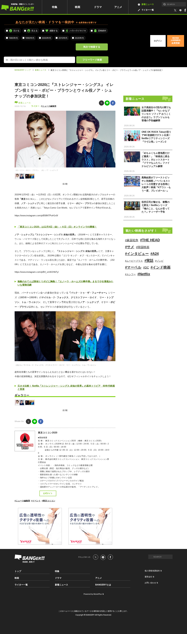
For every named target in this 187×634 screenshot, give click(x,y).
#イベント (36, 501)
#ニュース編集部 (48, 106)
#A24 (154, 254)
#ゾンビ (159, 261)
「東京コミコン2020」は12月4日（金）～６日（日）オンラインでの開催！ (57, 227)
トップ (18, 571)
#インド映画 (160, 267)
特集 (54, 7)
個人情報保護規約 (152, 571)
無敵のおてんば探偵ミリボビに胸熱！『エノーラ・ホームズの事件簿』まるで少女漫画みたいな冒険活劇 (65, 283)
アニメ (118, 7)
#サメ (129, 247)
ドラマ (98, 7)
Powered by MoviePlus (93, 594)
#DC (146, 267)
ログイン (158, 41)
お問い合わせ (150, 583)
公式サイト (48, 493)
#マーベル (133, 267)
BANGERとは (103, 584)
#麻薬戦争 (131, 240)
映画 (77, 7)
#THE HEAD (150, 240)
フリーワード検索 (92, 59)
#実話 (148, 260)
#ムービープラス (134, 261)
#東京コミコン (48, 501)
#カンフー (130, 274)
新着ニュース (148, 4)
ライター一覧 (148, 10)
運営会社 (148, 577)
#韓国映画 (142, 247)
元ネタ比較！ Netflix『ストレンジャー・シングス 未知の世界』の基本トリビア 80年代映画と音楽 (66, 387)
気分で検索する (91, 46)
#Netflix (143, 274)
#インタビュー (137, 254)
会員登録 (175, 40)
